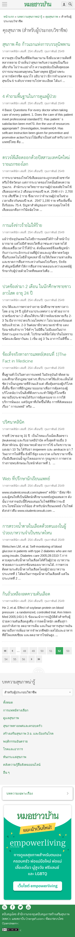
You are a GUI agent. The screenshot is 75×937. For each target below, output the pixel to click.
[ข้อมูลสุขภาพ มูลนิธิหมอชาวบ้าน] (37, 3)
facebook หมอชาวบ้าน (12, 907)
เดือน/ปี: (39, 51)
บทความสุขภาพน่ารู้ (29, 16)
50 (42, 651)
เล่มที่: (24, 51)
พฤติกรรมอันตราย (15, 741)
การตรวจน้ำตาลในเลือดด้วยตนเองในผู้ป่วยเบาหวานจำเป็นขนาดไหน (34, 530)
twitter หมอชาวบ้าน (20, 907)
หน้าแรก (9, 16)
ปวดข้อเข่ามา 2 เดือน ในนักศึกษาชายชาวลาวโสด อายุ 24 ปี (36, 290)
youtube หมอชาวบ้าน (28, 907)
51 (50, 651)
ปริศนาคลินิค (13, 422)
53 (67, 651)
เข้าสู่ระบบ (64, 4)
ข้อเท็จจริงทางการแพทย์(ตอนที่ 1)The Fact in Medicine (34, 358)
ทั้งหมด (8, 702)
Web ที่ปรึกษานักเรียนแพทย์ (26, 479)
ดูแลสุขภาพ (11, 718)
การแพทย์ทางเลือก (15, 710)
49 (33, 651)
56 (23, 659)
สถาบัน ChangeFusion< (31, 919)
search (70, 4)
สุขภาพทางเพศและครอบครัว (22, 726)
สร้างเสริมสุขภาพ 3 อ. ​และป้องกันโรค (28, 733)
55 (14, 659)
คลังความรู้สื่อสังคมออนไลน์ (21, 764)
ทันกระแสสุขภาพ (14, 757)
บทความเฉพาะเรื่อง (19, 793)
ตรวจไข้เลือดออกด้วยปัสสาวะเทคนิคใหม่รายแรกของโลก (36, 161)
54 (6, 659)
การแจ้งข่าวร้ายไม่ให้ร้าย (22, 226)
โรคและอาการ (13, 749)
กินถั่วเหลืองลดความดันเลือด (26, 594)
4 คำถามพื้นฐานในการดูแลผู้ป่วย (29, 97)
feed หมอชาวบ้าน (4, 907)
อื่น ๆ (6, 772)
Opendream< (10, 923)
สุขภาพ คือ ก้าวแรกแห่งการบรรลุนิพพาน (36, 45)
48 (24, 651)
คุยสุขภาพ (51, 16)
